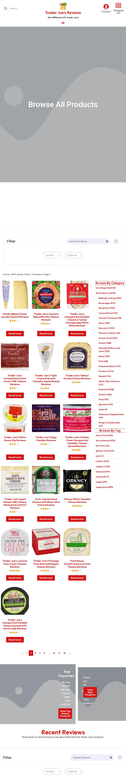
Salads (105, 376)
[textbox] (49, 255)
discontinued (105, 440)
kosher (102, 461)
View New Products (90, 692)
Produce (106, 371)
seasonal (103, 471)
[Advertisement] (63, 205)
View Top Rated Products (65, 713)
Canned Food (108, 313)
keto (99, 456)
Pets (103, 361)
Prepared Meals (110, 366)
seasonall (102, 476)
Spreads (106, 404)
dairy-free (104, 435)
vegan (101, 482)
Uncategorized (106, 287)
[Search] (107, 241)
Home (6, 274)
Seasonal (106, 389)
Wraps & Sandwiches (109, 424)
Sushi (103, 409)
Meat (104, 356)
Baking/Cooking (110, 298)
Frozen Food (108, 338)
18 (64, 653)
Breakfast (107, 308)
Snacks (105, 394)
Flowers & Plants (109, 333)
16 (54, 653)
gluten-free (105, 450)
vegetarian (104, 487)
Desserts (106, 328)
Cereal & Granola (110, 318)
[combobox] (52, 255)
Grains (105, 343)
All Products (17, 274)
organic (103, 466)
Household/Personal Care (109, 350)
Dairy (27, 274)
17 (59, 653)
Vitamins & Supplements (111, 416)
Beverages (107, 303)
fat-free (102, 445)
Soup (103, 399)
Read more (15, 333)
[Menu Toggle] (63, 22)
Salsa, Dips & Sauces (109, 383)
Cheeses (36, 274)
